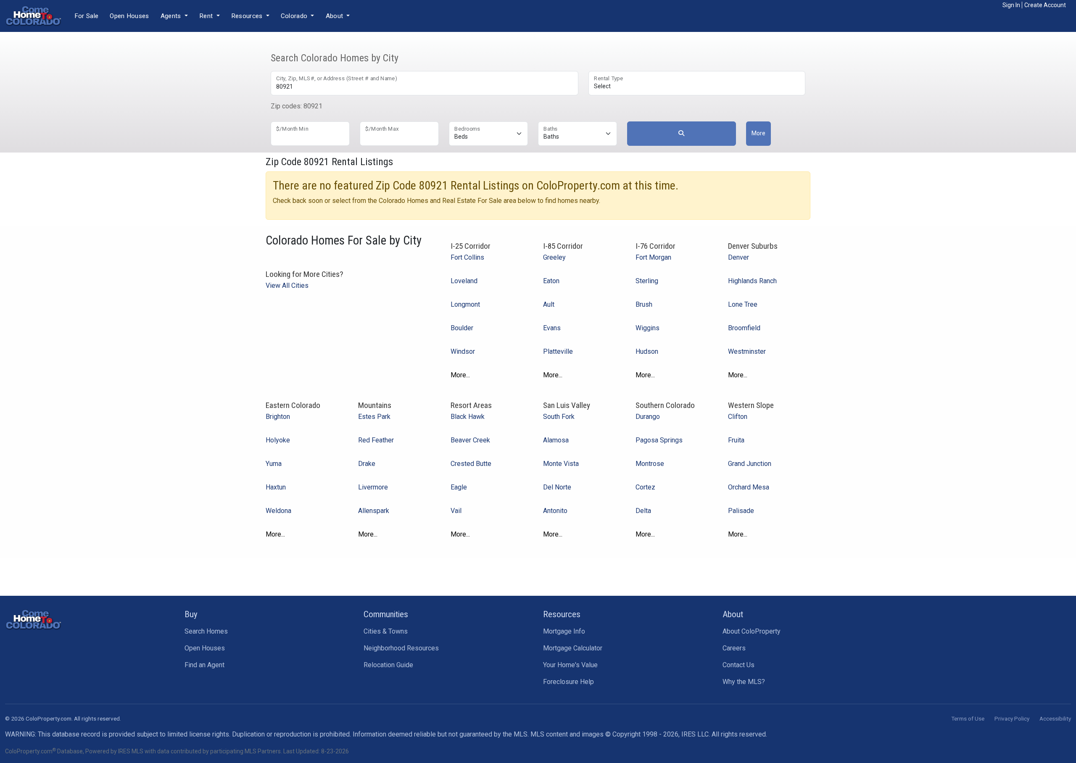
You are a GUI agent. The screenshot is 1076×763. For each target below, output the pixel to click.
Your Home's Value (570, 665)
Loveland (464, 281)
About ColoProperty (752, 631)
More (758, 133)
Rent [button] (207, 16)
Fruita (736, 440)
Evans (552, 328)
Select (602, 86)
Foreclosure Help (568, 682)
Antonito (555, 511)
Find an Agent (204, 665)
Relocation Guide (388, 665)
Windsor (463, 351)
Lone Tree (742, 304)
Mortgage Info (564, 631)
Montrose (650, 464)
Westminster (747, 351)
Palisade (741, 511)
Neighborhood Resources (401, 648)
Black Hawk (468, 417)
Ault (548, 304)
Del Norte (557, 487)
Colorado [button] (295, 16)
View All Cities (287, 285)
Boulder (462, 328)
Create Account (1045, 5)
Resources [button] (247, 16)
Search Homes (206, 631)
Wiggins (647, 328)
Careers (734, 648)
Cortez (645, 487)
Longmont (465, 304)
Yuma (274, 464)
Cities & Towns (386, 631)
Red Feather (376, 440)
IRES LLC (695, 734)
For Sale (86, 16)
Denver (738, 257)
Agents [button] (172, 16)
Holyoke (278, 440)
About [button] (335, 16)
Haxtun (276, 487)
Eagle (459, 487)
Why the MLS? (744, 682)
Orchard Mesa (748, 487)
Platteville (558, 351)
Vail (456, 511)
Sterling (647, 281)
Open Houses (129, 16)
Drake (366, 464)
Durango (648, 417)
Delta (643, 511)
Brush (644, 304)
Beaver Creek (470, 440)
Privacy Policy (1011, 718)
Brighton (278, 417)
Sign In (1011, 5)
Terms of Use (967, 718)
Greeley (554, 257)
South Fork (559, 417)
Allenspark (373, 511)
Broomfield (744, 328)
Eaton (551, 281)
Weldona (278, 511)
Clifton (737, 417)
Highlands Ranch (752, 281)
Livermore (373, 487)
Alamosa (556, 440)
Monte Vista (561, 464)
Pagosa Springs (659, 440)
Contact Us (738, 665)
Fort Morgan (653, 257)
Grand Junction (749, 464)
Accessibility (1055, 718)
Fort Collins (467, 257)
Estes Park (374, 417)
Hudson (647, 351)
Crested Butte (471, 464)
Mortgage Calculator (572, 648)
